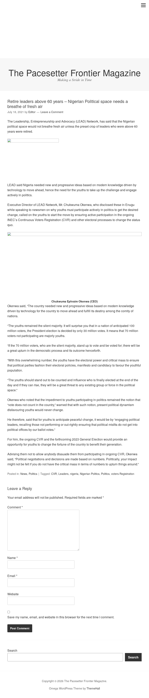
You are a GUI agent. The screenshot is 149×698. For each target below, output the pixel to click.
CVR (54, 474)
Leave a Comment (52, 112)
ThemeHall (93, 688)
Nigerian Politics (90, 474)
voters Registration (122, 474)
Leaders (63, 474)
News (23, 474)
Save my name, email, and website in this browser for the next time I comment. (60, 617)
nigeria (74, 474)
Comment (15, 507)
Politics (33, 474)
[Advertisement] (74, 29)
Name (12, 557)
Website (13, 594)
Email (12, 576)
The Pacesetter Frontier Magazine (75, 72)
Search (12, 650)
